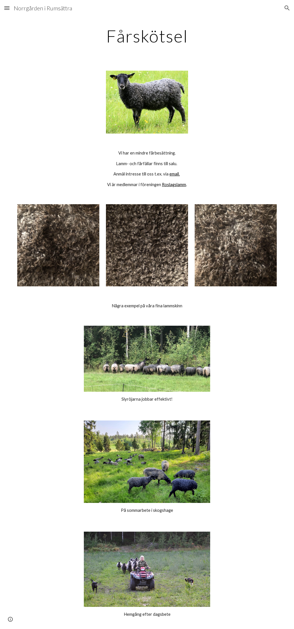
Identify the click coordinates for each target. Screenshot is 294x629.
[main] (147, 36)
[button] (7, 8)
